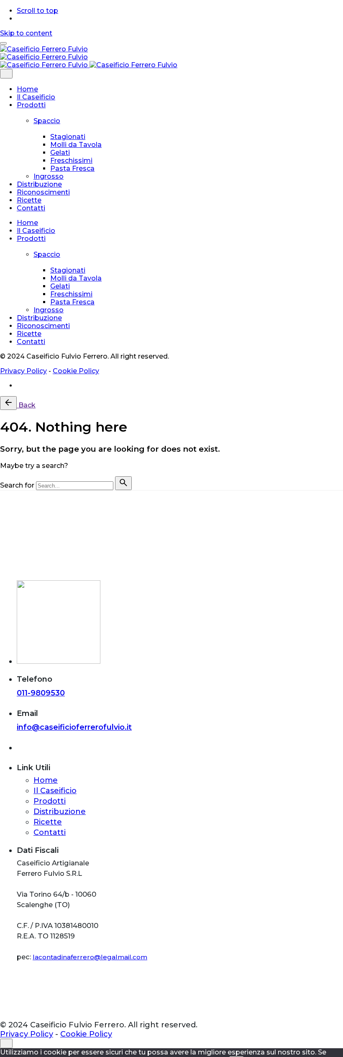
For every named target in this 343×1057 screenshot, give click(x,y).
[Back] (8, 403)
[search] (123, 483)
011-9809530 (41, 693)
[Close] (6, 73)
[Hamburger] (3, 43)
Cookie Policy (76, 371)
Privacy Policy (23, 371)
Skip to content (26, 33)
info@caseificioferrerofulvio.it (74, 727)
